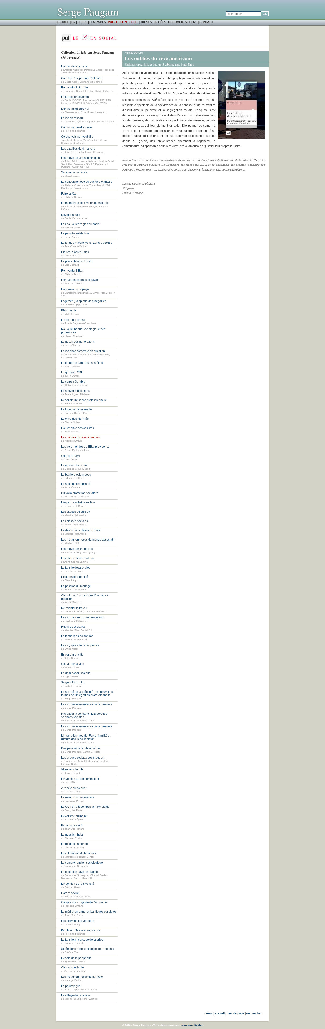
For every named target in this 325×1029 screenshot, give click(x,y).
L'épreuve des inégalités (77, 549)
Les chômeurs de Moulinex (78, 853)
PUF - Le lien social (123, 22)
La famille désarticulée (75, 567)
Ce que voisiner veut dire (77, 136)
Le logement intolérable (76, 409)
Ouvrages (97, 22)
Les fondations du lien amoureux (82, 617)
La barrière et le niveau (76, 474)
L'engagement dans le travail (79, 280)
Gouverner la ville (72, 664)
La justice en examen (75, 96)
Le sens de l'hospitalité (76, 484)
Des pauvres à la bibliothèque (80, 748)
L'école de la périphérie (76, 958)
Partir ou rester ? (72, 825)
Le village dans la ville (75, 995)
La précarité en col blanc (77, 261)
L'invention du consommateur (80, 779)
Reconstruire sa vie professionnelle (84, 400)
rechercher (253, 1013)
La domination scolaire (76, 673)
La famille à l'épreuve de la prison (83, 939)
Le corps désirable (73, 381)
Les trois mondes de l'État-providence (85, 446)
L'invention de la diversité (77, 883)
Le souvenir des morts (75, 391)
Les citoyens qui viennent (77, 921)
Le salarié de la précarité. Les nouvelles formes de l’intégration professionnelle (87, 693)
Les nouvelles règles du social (80, 224)
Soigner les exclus (73, 682)
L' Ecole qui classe (73, 319)
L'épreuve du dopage (75, 289)
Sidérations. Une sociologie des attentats (87, 949)
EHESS (82, 22)
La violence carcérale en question (83, 351)
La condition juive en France (79, 872)
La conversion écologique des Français (86, 181)
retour (208, 1013)
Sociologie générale (74, 172)
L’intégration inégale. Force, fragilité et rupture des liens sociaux (85, 737)
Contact (206, 22)
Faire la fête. (69, 193)
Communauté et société (76, 127)
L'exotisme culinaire (74, 816)
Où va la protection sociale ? (79, 493)
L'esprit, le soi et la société (78, 502)
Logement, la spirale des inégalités (83, 301)
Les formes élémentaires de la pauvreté (86, 704)
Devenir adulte (70, 215)
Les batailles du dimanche (78, 148)
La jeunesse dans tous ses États (82, 363)
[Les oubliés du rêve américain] (241, 138)
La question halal (72, 834)
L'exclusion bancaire (74, 465)
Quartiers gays (70, 456)
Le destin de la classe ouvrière (81, 530)
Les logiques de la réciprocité (80, 645)
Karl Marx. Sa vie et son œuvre (81, 930)
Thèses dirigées (153, 22)
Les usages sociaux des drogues (82, 757)
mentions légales (192, 1025)
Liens (193, 22)
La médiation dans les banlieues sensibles (88, 911)
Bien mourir (68, 310)
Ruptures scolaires (73, 626)
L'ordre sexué (70, 893)
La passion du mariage (76, 586)
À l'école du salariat (73, 788)
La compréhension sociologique (82, 862)
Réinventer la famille (74, 87)
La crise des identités (75, 418)
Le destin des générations (78, 341)
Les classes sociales (74, 521)
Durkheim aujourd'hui (75, 108)
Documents (177, 22)
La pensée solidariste (75, 233)
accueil (220, 1013)
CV (73, 22)
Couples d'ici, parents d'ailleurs (81, 78)
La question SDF (72, 372)
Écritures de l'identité (74, 577)
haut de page (235, 1013)
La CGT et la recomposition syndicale (85, 806)
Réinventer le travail (74, 608)
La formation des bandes (77, 636)
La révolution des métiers (77, 797)
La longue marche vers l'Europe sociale (86, 242)
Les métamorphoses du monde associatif (87, 539)
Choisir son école (72, 967)
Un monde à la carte (74, 66)
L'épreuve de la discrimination (80, 158)
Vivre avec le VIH (72, 769)
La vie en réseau (72, 118)
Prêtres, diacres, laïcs (75, 252)
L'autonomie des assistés (77, 428)
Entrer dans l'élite (72, 654)
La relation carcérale (74, 844)
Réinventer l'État (71, 270)
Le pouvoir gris (70, 986)
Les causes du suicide (75, 511)
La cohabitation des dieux (77, 558)
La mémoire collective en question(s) (85, 203)
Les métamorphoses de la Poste (82, 976)
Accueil (62, 22)
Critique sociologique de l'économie (84, 902)
